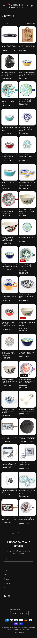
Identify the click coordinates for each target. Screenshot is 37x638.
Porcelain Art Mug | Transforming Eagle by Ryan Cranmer (8, 211)
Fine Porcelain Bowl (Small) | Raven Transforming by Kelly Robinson (8, 325)
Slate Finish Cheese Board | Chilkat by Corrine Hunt (27, 437)
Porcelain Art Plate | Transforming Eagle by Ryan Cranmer (8, 353)
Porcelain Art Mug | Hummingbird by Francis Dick (26, 519)
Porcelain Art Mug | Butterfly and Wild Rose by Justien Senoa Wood (27, 381)
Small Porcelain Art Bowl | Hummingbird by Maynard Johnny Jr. (27, 74)
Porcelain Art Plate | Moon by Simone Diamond (27, 238)
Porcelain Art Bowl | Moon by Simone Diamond (27, 352)
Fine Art (6, 579)
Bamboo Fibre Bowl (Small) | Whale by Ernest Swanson (27, 324)
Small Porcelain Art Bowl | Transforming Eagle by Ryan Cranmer (9, 156)
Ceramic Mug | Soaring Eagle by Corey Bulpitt (8, 463)
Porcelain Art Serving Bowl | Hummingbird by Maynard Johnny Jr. (27, 184)
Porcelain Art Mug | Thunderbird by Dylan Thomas (25, 266)
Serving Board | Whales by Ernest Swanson (9, 437)
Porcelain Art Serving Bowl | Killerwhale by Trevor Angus (27, 492)
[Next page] (24, 532)
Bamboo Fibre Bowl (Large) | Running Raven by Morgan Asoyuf (8, 239)
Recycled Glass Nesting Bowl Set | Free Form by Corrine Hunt (8, 74)
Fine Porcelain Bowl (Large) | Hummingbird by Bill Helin (27, 296)
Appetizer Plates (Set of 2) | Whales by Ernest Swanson (27, 464)
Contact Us (8, 588)
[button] (4, 6)
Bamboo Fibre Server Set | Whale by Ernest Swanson (27, 410)
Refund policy (17, 629)
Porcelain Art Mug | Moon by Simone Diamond (27, 100)
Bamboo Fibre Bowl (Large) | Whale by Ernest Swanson (27, 211)
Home (6, 570)
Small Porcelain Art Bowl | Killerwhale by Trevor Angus (9, 129)
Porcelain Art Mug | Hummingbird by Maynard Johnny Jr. (9, 296)
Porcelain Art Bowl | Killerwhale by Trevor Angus (8, 184)
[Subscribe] (31, 559)
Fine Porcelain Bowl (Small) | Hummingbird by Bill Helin (9, 411)
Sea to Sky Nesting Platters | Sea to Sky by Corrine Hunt (8, 46)
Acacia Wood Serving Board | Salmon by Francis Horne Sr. (27, 46)
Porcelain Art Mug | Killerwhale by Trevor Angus (8, 101)
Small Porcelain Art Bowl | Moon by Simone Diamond (9, 265)
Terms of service (19, 632)
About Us (7, 583)
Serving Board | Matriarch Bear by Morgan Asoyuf (9, 518)
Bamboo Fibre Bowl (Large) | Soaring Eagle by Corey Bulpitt (9, 381)
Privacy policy (27, 629)
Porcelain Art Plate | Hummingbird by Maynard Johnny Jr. (27, 129)
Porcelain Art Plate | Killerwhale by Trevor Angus (25, 156)
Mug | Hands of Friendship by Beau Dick (9, 491)
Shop (5, 574)
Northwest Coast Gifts (13, 627)
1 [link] (13, 532)
